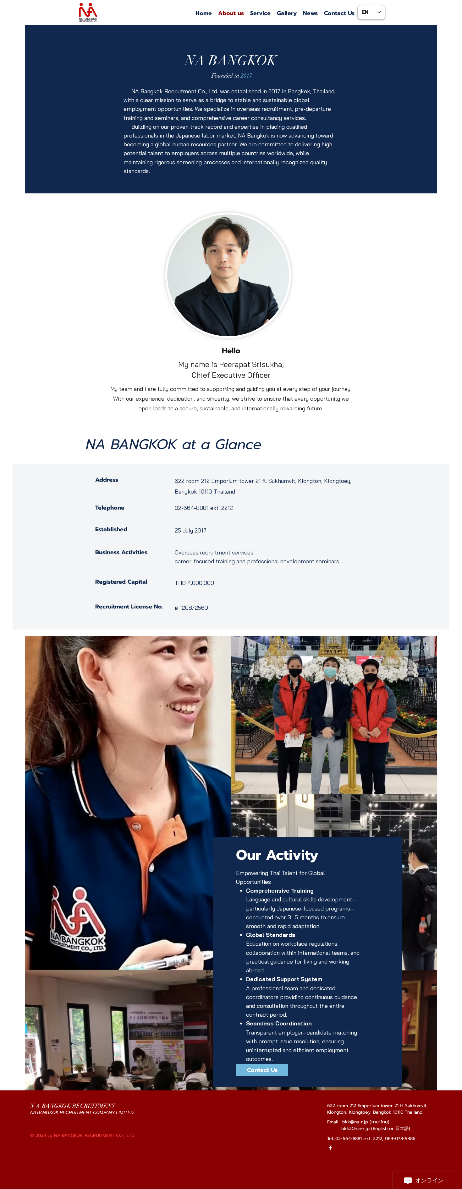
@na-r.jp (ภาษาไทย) (369, 1122)
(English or (383, 1128)
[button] (260, 13)
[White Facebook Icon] (330, 1148)
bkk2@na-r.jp (355, 1128)
